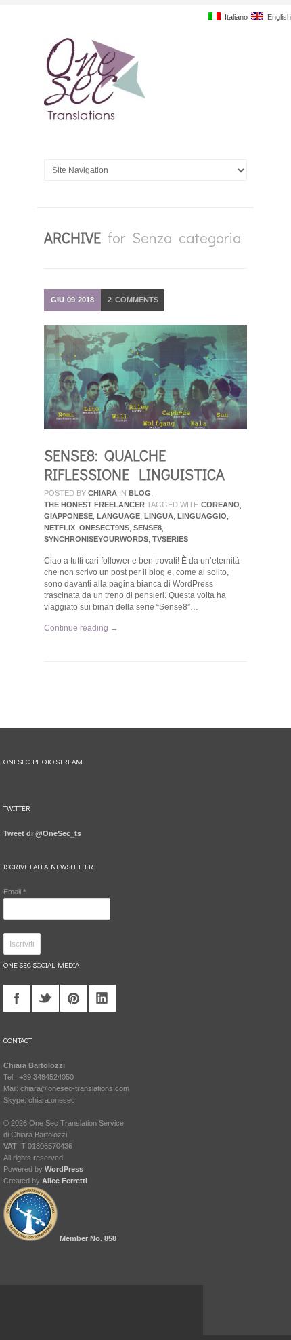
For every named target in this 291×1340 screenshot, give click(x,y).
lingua (158, 516)
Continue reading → (81, 628)
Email (14, 892)
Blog (140, 493)
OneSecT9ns (104, 528)
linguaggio (202, 516)
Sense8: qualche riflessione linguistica (134, 465)
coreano (220, 504)
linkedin (102, 998)
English (277, 17)
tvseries (170, 539)
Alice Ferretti (64, 1181)
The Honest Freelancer (94, 504)
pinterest (73, 998)
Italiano (234, 17)
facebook (16, 998)
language (118, 516)
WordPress (64, 1169)
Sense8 (147, 528)
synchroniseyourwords (96, 539)
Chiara (102, 493)
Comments (133, 300)
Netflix (59, 528)
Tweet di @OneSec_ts (42, 833)
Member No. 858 (87, 1238)
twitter (45, 998)
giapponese (68, 516)
